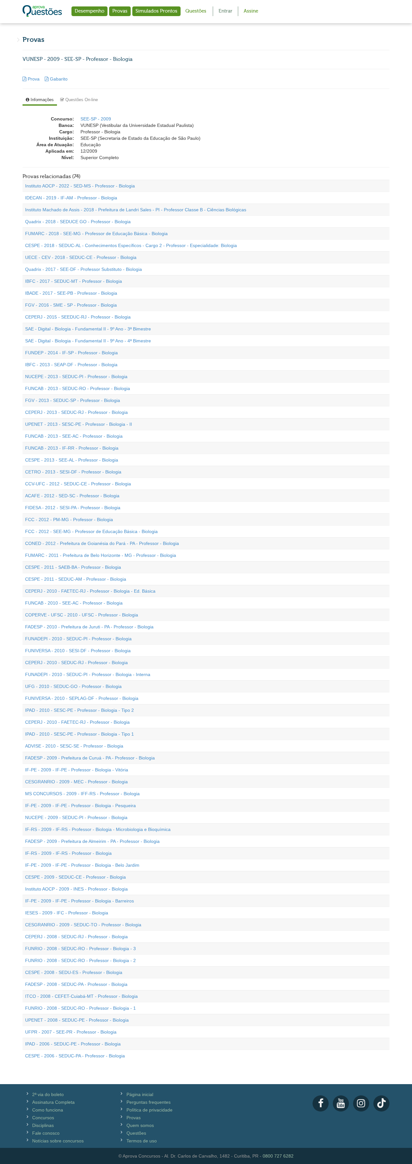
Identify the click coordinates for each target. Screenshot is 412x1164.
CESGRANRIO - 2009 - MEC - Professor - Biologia (76, 781)
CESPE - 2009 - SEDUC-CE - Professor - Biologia (75, 877)
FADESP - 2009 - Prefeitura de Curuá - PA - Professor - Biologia (90, 757)
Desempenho (89, 11)
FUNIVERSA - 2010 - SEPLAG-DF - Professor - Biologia (81, 698)
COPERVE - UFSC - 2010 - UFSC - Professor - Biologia (81, 614)
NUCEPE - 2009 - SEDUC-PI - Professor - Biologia (76, 817)
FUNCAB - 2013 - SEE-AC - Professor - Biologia (74, 436)
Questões (195, 11)
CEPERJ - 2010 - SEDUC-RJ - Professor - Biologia (76, 662)
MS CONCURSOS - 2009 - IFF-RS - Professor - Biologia (82, 793)
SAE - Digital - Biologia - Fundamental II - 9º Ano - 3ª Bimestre (88, 328)
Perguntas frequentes (148, 1102)
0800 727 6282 (278, 1156)
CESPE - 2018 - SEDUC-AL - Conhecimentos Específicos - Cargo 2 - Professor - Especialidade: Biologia (131, 245)
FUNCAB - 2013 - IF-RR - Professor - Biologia (71, 448)
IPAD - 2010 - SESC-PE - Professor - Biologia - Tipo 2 (79, 710)
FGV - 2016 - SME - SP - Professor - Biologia (71, 305)
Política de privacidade (149, 1109)
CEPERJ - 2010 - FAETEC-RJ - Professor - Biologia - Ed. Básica (90, 591)
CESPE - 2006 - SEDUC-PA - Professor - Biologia (75, 1055)
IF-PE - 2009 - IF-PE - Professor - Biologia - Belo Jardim (82, 865)
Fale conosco (46, 1133)
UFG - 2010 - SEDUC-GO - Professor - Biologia (73, 686)
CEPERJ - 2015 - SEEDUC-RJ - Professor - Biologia (78, 317)
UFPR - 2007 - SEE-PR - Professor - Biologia (71, 1032)
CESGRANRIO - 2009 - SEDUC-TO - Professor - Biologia (83, 924)
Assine (251, 11)
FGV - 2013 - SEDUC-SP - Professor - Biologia (72, 400)
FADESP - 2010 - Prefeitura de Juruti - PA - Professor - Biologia (89, 626)
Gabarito (58, 78)
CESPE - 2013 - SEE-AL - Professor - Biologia (71, 460)
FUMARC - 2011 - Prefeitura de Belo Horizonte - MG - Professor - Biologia (100, 555)
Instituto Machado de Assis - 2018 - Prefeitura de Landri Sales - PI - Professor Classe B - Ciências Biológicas (135, 209)
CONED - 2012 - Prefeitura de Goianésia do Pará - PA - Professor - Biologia (102, 543)
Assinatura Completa (53, 1102)
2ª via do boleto (48, 1094)
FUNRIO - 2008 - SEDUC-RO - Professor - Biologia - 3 (80, 948)
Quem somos (140, 1125)
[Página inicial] (42, 11)
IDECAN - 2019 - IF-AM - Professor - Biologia (71, 197)
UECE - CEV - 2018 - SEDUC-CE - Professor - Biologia (80, 257)
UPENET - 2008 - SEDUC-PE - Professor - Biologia (77, 1020)
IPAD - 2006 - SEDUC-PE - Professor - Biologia (73, 1043)
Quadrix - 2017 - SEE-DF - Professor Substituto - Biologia (83, 269)
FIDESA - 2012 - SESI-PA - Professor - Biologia (72, 507)
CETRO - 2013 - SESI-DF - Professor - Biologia (73, 471)
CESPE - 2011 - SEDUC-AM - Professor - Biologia (75, 579)
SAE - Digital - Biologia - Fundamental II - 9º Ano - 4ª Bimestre (88, 340)
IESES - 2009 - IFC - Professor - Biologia (66, 912)
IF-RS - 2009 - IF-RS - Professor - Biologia (68, 853)
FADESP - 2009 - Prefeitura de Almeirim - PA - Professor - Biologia (92, 841)
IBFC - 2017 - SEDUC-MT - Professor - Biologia (73, 281)
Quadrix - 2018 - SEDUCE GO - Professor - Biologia (78, 221)
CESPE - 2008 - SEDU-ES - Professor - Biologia (73, 972)
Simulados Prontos (156, 11)
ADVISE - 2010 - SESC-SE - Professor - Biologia (74, 746)
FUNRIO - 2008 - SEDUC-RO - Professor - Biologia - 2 (80, 960)
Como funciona (47, 1109)
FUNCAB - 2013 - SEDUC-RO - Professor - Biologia (77, 388)
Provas (119, 11)
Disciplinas (43, 1125)
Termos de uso (141, 1140)
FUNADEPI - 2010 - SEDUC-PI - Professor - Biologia (78, 638)
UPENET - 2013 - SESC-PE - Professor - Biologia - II (78, 424)
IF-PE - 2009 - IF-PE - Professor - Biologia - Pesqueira (80, 805)
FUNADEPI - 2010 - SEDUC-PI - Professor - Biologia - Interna (87, 674)
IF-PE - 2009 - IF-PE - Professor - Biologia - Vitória (76, 769)
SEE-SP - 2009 (95, 118)
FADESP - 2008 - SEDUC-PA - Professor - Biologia (76, 984)
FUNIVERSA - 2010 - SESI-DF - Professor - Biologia (78, 650)
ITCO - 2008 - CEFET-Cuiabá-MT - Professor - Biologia (81, 996)
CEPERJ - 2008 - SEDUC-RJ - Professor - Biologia (76, 936)
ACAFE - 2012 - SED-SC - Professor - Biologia (72, 495)
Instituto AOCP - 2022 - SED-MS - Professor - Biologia (80, 185)
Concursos (43, 1117)
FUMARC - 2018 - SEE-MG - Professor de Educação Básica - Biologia (96, 233)
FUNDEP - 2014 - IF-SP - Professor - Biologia (71, 352)
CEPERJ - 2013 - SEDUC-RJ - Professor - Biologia (76, 412)
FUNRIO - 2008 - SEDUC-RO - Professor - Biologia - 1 (80, 1008)
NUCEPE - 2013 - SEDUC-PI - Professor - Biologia (76, 376)
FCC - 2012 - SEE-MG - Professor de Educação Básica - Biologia (91, 531)
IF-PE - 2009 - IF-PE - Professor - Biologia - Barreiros (79, 900)
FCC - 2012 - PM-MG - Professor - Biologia (69, 519)
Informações (41, 99)
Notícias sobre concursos (58, 1140)
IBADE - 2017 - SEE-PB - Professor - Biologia (71, 293)
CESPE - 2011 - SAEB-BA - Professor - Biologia (73, 567)
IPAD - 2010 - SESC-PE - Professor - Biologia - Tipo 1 (79, 734)
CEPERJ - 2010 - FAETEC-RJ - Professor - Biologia (77, 722)
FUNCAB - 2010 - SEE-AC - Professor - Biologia (74, 603)
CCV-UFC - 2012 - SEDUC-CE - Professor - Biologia (78, 483)
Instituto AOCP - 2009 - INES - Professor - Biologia (76, 889)
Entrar (225, 11)
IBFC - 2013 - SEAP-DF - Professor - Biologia (71, 364)
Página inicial (139, 1094)
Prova (33, 78)
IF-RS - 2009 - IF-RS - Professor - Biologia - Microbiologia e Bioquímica (98, 829)
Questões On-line (81, 99)
